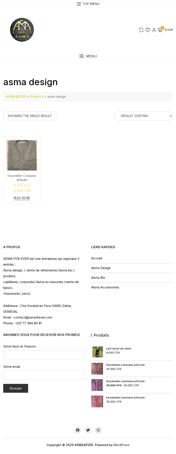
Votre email (11, 367)
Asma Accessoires (105, 287)
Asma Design (101, 268)
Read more (22, 197)
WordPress (122, 445)
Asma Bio (98, 277)
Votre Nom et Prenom (19, 346)
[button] (88, 56)
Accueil (96, 258)
